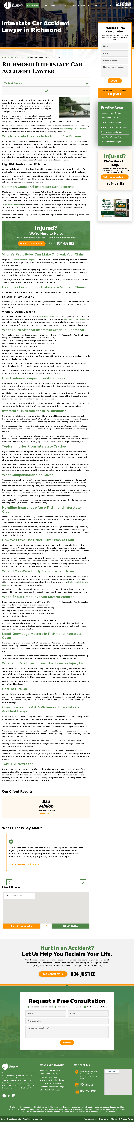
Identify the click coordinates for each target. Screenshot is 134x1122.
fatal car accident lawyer (74, 319)
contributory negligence (25, 260)
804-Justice (86, 1084)
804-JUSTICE (123, 5)
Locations (75, 5)
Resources (96, 5)
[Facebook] (4, 1096)
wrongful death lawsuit (50, 316)
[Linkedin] (14, 1096)
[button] (87, 83)
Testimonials (85, 5)
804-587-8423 (126, 7)
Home (45, 5)
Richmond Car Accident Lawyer (19, 57)
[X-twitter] (9, 1096)
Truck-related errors (11, 205)
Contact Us (107, 5)
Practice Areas (63, 5)
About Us (53, 5)
